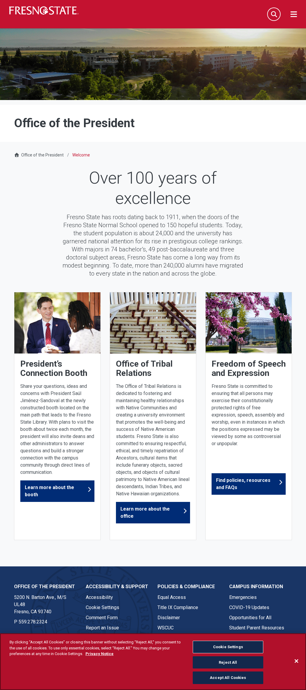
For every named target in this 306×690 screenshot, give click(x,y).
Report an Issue (102, 628)
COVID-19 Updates (249, 607)
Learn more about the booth (49, 491)
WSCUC (165, 628)
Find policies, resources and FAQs (243, 483)
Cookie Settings (102, 607)
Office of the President (42, 155)
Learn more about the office (145, 512)
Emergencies (243, 597)
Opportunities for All (250, 617)
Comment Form (102, 617)
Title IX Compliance (177, 607)
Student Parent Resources (256, 628)
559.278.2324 (33, 622)
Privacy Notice (99, 653)
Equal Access (171, 597)
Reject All (228, 662)
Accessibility (99, 597)
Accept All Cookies (228, 677)
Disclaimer (168, 617)
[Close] (296, 661)
